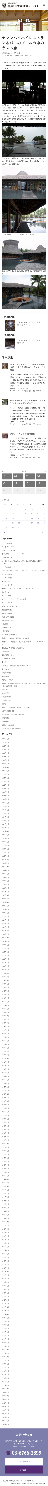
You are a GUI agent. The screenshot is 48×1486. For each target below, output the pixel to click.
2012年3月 (5, 1296)
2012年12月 (6, 1264)
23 (19, 523)
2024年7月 (5, 803)
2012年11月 (6, 1268)
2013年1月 (5, 1261)
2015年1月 (5, 1176)
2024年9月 (5, 795)
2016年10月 (6, 1101)
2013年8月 (5, 1236)
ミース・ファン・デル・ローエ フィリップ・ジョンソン (22, 588)
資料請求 (23, 1470)
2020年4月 (5, 959)
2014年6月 (5, 1200)
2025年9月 (5, 771)
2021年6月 (5, 913)
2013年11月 (6, 1225)
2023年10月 (6, 831)
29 (13, 527)
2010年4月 (5, 1374)
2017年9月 (5, 1062)
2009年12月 (6, 1389)
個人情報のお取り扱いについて (12, 1481)
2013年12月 (6, 1222)
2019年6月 (5, 994)
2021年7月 (5, 909)
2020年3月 (5, 962)
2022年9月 (5, 870)
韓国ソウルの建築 (8, 725)
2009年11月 (6, 1392)
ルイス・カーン (7, 595)
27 (44, 523)
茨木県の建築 (6, 700)
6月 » (43, 532)
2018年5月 (5, 1041)
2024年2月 (5, 820)
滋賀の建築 (5, 676)
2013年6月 (5, 1243)
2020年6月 (5, 952)
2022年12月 (6, 859)
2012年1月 (5, 1303)
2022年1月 (5, 891)
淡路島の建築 (6, 673)
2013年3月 (5, 1254)
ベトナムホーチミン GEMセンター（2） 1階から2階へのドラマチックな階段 (28, 367)
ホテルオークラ (7, 581)
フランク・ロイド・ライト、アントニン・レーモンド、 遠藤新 (23, 570)
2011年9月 (5, 1318)
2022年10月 (6, 866)
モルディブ (5, 592)
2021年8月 (5, 906)
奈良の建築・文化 (8, 655)
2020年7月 (5, 948)
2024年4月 (5, 813)
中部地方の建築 (7, 613)
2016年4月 (5, 1122)
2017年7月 (5, 1069)
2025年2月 (5, 788)
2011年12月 (6, 1307)
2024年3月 (5, 817)
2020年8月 (5, 945)
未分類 (4, 662)
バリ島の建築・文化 (8, 567)
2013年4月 (5, 1250)
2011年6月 (5, 1328)
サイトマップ (29, 1481)
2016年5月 (5, 1119)
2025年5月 (5, 781)
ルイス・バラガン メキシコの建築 (14, 599)
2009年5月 (5, 1413)
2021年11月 (6, 898)
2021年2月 (5, 923)
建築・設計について (26, 55)
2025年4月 (5, 785)
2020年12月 (6, 930)
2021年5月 (5, 916)
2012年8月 (5, 1278)
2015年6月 (5, 1158)
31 (25, 527)
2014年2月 (5, 1215)
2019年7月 (5, 991)
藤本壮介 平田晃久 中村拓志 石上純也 (16, 707)
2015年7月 (5, 1154)
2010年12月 (6, 1350)
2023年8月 (5, 838)
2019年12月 (6, 973)
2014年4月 (5, 1207)
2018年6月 (5, 1037)
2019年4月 (5, 1001)
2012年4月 (5, 1293)
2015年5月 (5, 1161)
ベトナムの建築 (14, 55)
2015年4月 (5, 1165)
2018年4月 (5, 1044)
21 (6, 523)
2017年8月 (5, 1065)
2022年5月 (5, 881)
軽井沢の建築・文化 (8, 711)
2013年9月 (5, 1232)
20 (44, 518)
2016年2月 (5, 1129)
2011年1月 (5, 1346)
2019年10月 (6, 980)
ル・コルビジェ (7, 602)
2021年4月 (5, 920)
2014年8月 (5, 1193)
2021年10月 (6, 902)
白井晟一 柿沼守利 (8, 680)
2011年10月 (6, 1314)
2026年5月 (5, 749)
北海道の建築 (6, 627)
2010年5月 (5, 1371)
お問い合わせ (23, 1461)
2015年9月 (5, 1147)
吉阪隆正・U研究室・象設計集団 (13, 648)
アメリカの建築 (7, 543)
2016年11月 (6, 1097)
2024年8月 (5, 799)
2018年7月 (5, 1033)
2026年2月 (5, 760)
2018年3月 (5, 1048)
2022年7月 (5, 874)
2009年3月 (5, 1421)
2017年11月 (6, 1055)
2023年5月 (5, 842)
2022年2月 (5, 888)
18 (32, 518)
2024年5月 (5, 810)
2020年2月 (5, 966)
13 (44, 514)
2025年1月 (5, 792)
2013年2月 (5, 1257)
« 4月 (4, 532)
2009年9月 (5, 1399)
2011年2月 (5, 1342)
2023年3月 (5, 849)
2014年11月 (6, 1183)
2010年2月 (5, 1381)
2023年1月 (5, 856)
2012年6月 (5, 1286)
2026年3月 (5, 756)
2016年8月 (5, 1108)
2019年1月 (5, 1012)
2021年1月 (5, 927)
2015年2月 (5, 1172)
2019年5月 (5, 998)
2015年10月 (6, 1144)
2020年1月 (5, 969)
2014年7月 (5, 1197)
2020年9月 (5, 941)
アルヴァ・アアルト (8, 550)
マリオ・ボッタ (7, 585)
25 (32, 523)
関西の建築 (5, 721)
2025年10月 (6, 767)
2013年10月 (6, 1229)
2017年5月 (5, 1076)
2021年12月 (6, 895)
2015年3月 (5, 1168)
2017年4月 (5, 1080)
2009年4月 (5, 1417)
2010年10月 (6, 1357)
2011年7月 (5, 1325)
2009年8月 (5, 1403)
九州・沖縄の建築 (8, 617)
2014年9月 (5, 1190)
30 (19, 527)
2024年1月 (5, 824)
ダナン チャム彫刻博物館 (22, 434)
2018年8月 (5, 1030)
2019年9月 (5, 984)
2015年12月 (6, 1136)
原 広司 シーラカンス (10, 634)
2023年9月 (5, 835)
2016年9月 (5, 1104)
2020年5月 (5, 955)
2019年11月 (6, 977)
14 (6, 518)
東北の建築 (5, 669)
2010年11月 (6, 1353)
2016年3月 (5, 1126)
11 (32, 514)
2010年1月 (5, 1385)
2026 (24, 471)
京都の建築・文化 (8, 620)
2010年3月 (5, 1378)
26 (38, 523)
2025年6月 (5, 778)
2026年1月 (5, 763)
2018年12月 (6, 1016)
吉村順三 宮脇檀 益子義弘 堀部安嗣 (15, 638)
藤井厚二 (5, 704)
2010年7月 (5, 1367)
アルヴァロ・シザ (8, 547)
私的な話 (5, 689)
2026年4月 (5, 753)
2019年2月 (5, 1009)
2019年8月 (5, 987)
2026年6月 (5, 746)
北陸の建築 (5, 631)
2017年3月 (5, 1083)
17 (25, 518)
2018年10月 (6, 1023)
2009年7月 (5, 1406)
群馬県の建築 (6, 696)
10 (25, 514)
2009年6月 (5, 1410)
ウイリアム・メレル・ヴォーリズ (13, 554)
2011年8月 (5, 1321)
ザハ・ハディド (7, 557)
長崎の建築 (5, 718)
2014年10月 (6, 1186)
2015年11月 (6, 1140)
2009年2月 (5, 1424)
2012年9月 (5, 1275)
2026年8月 (5, 739)
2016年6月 (5, 1115)
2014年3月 (5, 1211)
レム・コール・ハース (9, 606)
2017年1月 (5, 1090)
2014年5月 (5, 1204)
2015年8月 (5, 1151)
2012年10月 (6, 1271)
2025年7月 (5, 774)
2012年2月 (5, 1300)
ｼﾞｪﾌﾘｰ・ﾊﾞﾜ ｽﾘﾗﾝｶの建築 (11, 728)
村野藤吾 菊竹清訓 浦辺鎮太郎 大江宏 (16, 665)
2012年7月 (5, 1282)
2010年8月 (5, 1364)
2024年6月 (5, 806)
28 (6, 527)
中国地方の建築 (7, 610)
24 (25, 523)
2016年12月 (6, 1094)
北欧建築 (5, 624)
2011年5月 (5, 1332)
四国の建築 (5, 651)
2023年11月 (6, 827)
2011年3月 (5, 1339)
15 (13, 518)
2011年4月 (5, 1335)
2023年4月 (5, 845)
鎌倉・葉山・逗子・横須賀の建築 (13, 714)
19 (38, 518)
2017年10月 (6, 1058)
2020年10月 (6, 937)
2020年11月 (6, 934)
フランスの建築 (7, 574)
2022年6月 (5, 877)
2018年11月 (6, 1019)
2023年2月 (5, 852)
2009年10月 (6, 1396)
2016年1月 (5, 1133)
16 (19, 518)
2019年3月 (5, 1005)
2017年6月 (5, 1072)
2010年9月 (5, 1360)
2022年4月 (5, 884)
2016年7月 (5, 1111)
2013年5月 (5, 1246)
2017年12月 (6, 1051)
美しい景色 (5, 693)
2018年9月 (5, 1026)
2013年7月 (5, 1239)
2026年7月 (5, 742)
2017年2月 (5, 1087)
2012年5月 (5, 1289)
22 (13, 523)
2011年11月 (6, 1310)
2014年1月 (5, 1218)
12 (38, 514)
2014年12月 (6, 1179)
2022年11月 (6, 863)
